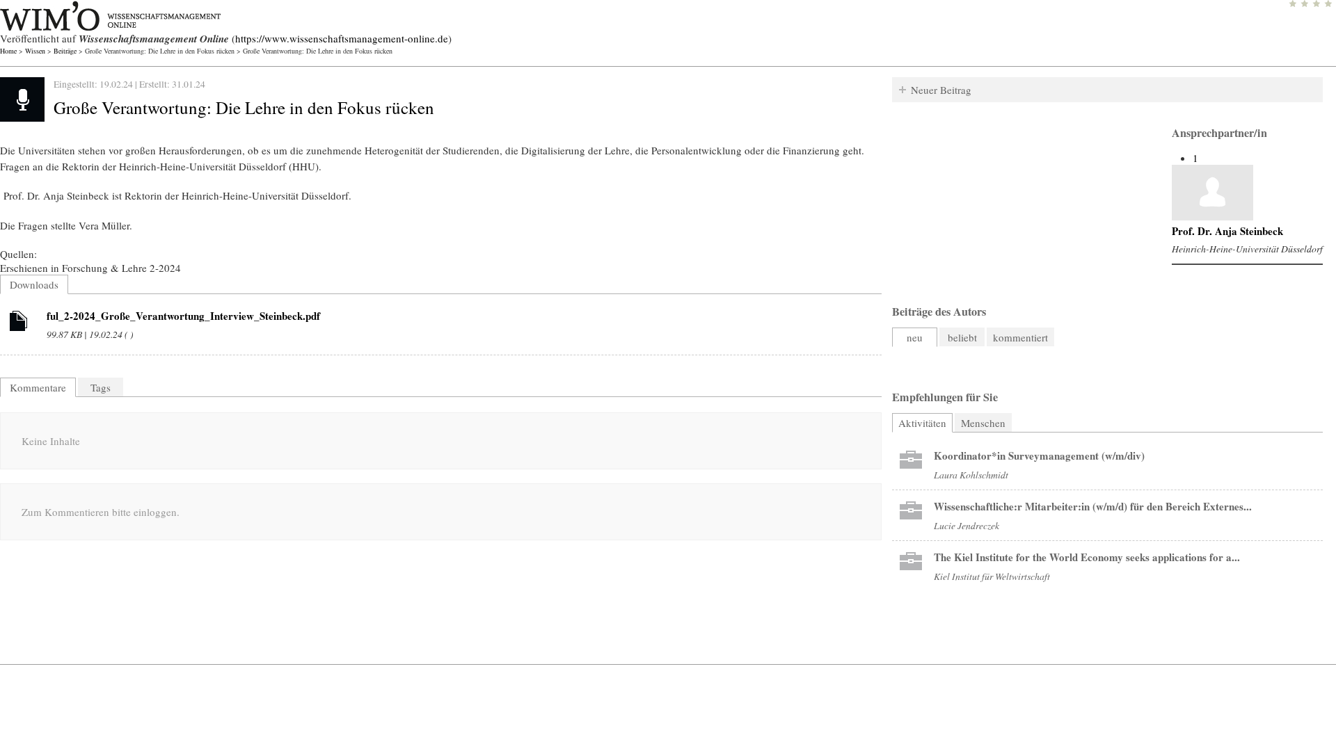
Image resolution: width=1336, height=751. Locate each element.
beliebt (962, 337)
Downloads (34, 284)
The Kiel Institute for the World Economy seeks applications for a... (1087, 557)
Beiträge (65, 51)
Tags (100, 387)
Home (8, 51)
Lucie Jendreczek (966, 525)
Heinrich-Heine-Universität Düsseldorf (1247, 248)
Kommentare (38, 387)
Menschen (983, 423)
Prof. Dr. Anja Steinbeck (1227, 231)
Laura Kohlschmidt (971, 474)
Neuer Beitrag (941, 90)
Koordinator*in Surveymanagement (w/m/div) (1039, 455)
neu (915, 337)
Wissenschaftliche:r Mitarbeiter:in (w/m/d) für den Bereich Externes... (1093, 506)
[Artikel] (19, 323)
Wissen (35, 51)
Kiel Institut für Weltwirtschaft (992, 576)
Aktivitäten (925, 423)
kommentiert (1020, 337)
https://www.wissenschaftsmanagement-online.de (341, 38)
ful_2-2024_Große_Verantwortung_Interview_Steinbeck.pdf (183, 315)
